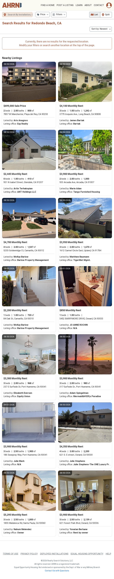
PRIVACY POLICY (29, 553)
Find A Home (47, 5)
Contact (99, 5)
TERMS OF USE (10, 553)
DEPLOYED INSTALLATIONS (54, 553)
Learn (79, 5)
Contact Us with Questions (57, 571)
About (88, 5)
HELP (108, 553)
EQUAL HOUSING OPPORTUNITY (87, 553)
